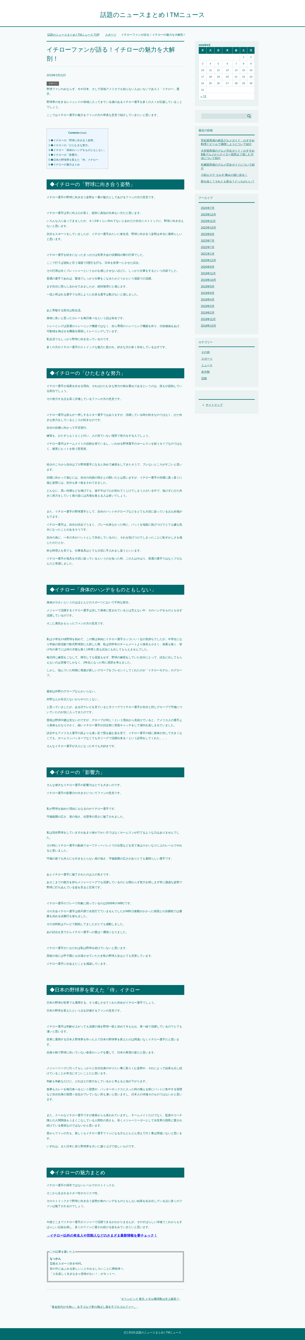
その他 (205, 352)
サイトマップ (214, 404)
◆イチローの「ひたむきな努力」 (69, 145)
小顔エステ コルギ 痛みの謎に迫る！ (224, 174)
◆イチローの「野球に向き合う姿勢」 (72, 140)
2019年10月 (208, 279)
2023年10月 (208, 227)
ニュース (207, 365)
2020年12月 (208, 260)
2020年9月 (207, 266)
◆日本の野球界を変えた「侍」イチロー (73, 159)
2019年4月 (207, 299)
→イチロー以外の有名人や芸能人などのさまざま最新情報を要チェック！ (102, 1235)
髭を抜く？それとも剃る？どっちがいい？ (228, 181)
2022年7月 (207, 247)
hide (83, 133)
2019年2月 (207, 312)
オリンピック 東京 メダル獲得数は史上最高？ (150, 1298)
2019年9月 (207, 286)
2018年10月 (208, 325)
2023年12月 (208, 214)
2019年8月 (207, 293)
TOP (75, 34)
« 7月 (204, 96)
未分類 (205, 371)
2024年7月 (207, 207)
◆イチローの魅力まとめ (64, 164)
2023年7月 (207, 240)
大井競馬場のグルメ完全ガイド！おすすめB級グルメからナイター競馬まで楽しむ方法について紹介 (228, 154)
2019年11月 (208, 273)
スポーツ (53, 83)
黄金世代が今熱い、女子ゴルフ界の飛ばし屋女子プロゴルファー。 (94, 1306)
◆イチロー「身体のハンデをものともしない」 (77, 150)
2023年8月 (207, 234)
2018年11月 (208, 319)
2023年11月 (208, 221)
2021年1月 (207, 253)
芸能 (204, 378)
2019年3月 (207, 306)
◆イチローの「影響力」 (64, 154)
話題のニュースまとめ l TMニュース (152, 14)
